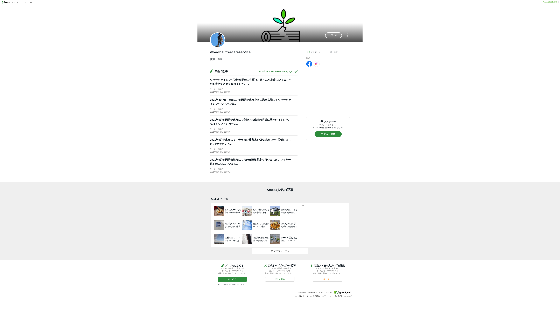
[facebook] (309, 64)
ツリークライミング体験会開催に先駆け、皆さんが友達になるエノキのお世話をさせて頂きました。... (250, 81)
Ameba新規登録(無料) (550, 2)
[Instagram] (317, 64)
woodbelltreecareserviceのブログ (278, 71)
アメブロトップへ (280, 251)
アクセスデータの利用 (333, 296)
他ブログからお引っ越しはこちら (231, 285)
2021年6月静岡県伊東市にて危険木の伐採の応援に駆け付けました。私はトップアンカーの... (250, 121)
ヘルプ (348, 296)
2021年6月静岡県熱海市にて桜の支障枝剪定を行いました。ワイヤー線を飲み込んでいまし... (250, 161)
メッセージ (315, 52)
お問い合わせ (303, 296)
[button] (333, 35)
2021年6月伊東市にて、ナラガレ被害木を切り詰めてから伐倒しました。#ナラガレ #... (250, 141)
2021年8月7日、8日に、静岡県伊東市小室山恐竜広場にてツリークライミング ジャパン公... (250, 101)
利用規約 (316, 296)
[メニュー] (347, 35)
